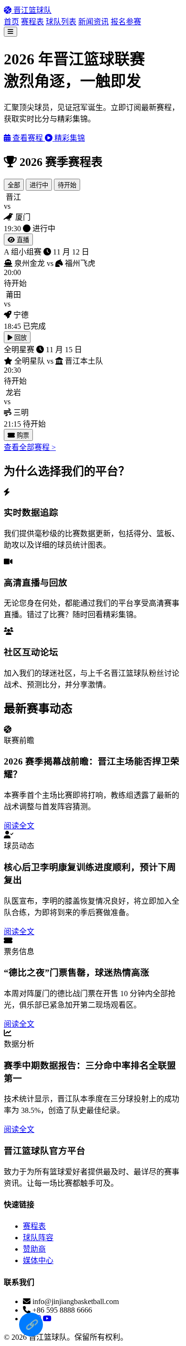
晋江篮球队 (31, 10)
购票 (22, 435)
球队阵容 (38, 1238)
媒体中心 (38, 1260)
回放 (19, 337)
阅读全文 (19, 826)
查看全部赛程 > (30, 447)
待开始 (67, 185)
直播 (22, 240)
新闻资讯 (93, 22)
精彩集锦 (68, 138)
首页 (11, 22)
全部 (14, 185)
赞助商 (34, 1249)
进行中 (39, 185)
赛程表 (32, 22)
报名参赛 (126, 22)
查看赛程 (27, 138)
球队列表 (61, 22)
